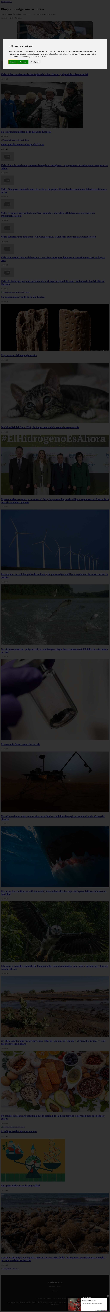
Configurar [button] (35, 62)
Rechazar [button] (23, 62)
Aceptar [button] (13, 62)
